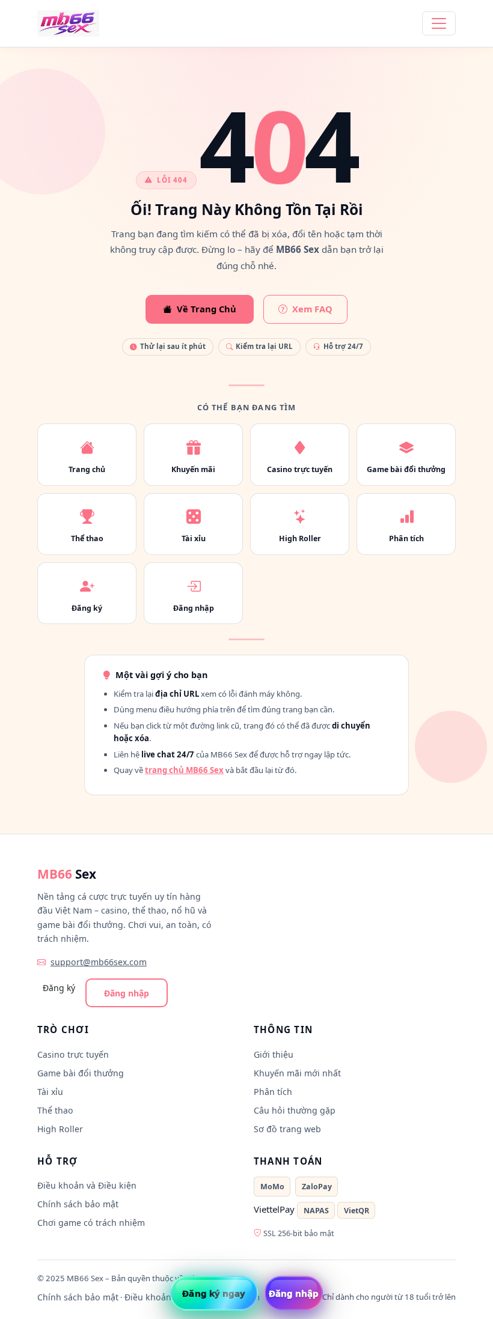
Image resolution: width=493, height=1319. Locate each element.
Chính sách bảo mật (77, 1204)
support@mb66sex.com (99, 962)
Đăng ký (59, 987)
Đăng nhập (126, 993)
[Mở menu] (439, 23)
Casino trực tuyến (73, 1054)
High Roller (60, 1129)
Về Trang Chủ (206, 309)
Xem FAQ (312, 309)
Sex (66, 874)
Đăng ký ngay (213, 1293)
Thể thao (55, 1110)
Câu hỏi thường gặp (294, 1110)
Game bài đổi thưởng (80, 1073)
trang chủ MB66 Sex (184, 770)
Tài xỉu (50, 1091)
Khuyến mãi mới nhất (297, 1073)
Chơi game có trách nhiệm (91, 1222)
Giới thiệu (273, 1054)
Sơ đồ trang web (287, 1129)
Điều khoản (147, 1297)
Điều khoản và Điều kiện (86, 1185)
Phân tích (273, 1091)
